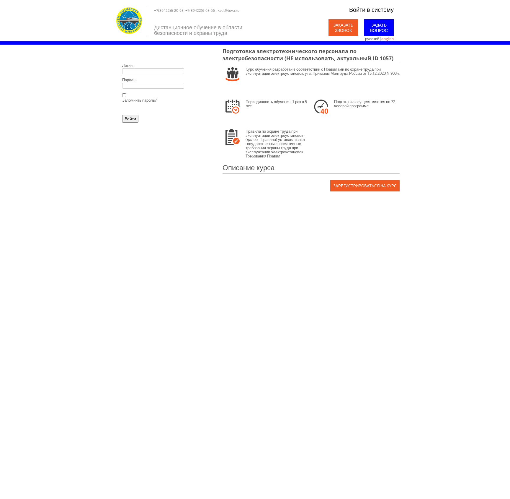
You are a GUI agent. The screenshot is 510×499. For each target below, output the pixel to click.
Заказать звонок (343, 27)
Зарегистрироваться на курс (365, 185)
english (387, 38)
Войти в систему (371, 9)
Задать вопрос (379, 27)
